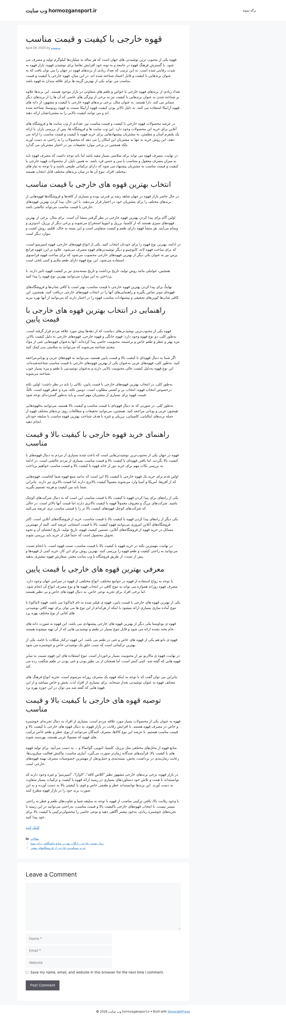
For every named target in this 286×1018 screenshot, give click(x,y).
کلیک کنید (33, 828)
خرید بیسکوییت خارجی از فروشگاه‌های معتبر (58, 848)
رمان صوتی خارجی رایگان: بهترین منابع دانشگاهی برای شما (67, 843)
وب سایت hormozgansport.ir (61, 10)
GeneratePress (179, 1011)
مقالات (35, 838)
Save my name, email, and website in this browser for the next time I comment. (97, 972)
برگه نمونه (249, 10)
